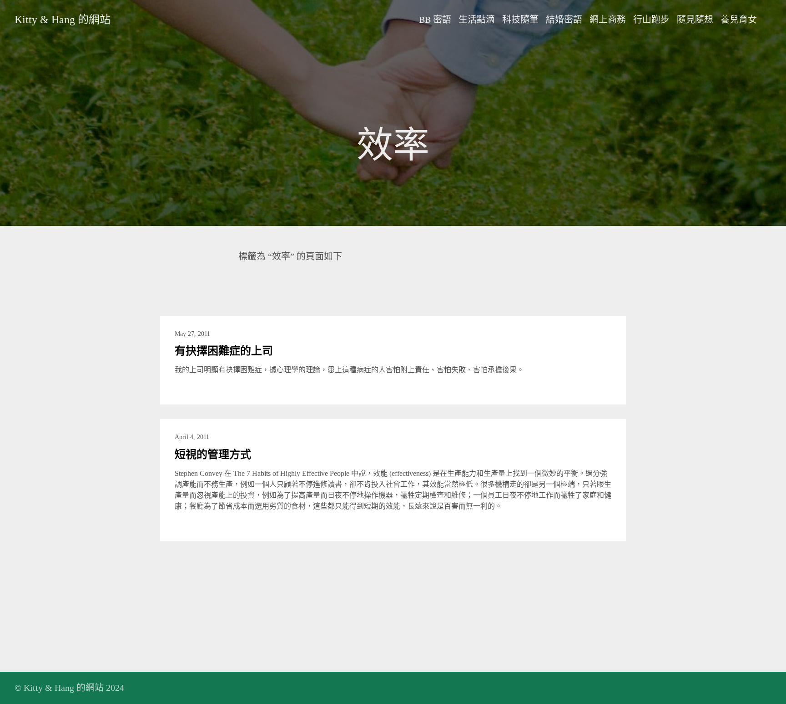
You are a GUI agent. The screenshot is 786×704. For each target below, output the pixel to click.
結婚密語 (564, 20)
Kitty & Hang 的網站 (63, 19)
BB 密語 (435, 20)
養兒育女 (738, 20)
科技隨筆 (520, 20)
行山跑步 (651, 20)
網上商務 (608, 20)
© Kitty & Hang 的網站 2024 (69, 688)
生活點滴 (476, 20)
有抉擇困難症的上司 (224, 351)
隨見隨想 (695, 20)
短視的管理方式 (213, 454)
